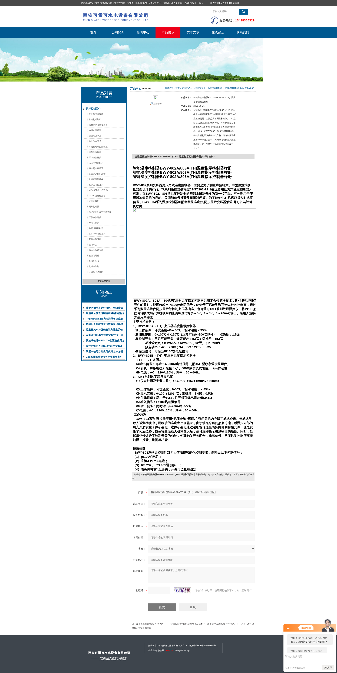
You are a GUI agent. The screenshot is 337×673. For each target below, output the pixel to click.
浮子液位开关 (95, 217)
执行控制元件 (93, 108)
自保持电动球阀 (96, 272)
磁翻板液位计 (95, 152)
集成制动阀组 (95, 119)
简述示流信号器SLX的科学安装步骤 (104, 346)
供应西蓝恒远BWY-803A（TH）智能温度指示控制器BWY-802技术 (171, 624)
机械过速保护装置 (97, 174)
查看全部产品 (104, 281)
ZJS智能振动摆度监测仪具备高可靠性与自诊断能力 (104, 357)
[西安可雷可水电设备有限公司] (133, 16)
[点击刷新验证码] (182, 590)
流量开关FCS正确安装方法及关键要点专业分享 (104, 330)
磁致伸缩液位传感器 (98, 125)
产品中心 (186, 88)
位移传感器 (94, 223)
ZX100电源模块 (96, 114)
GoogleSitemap (182, 650)
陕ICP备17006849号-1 (207, 645)
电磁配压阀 (94, 261)
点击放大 (157, 104)
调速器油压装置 (96, 168)
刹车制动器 (94, 206)
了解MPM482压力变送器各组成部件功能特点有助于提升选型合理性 (104, 319)
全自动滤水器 (95, 136)
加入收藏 (214, 3)
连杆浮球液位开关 (97, 234)
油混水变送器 (95, 130)
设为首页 (224, 3)
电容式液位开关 (96, 185)
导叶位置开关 (95, 141)
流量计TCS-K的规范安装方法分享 (104, 335)
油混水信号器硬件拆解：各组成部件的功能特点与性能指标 (104, 308)
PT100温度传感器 (97, 195)
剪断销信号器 (95, 239)
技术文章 (193, 32)
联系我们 (234, 3)
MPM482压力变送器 (98, 190)
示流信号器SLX (96, 163)
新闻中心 (143, 32)
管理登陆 (152, 650)
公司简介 (118, 32)
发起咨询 (328, 667)
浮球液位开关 (95, 157)
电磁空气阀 (94, 266)
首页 (93, 32)
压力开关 (93, 244)
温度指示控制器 (96, 228)
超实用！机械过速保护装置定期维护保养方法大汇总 (104, 325)
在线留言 (218, 32)
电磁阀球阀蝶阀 (96, 179)
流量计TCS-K (95, 201)
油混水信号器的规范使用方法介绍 (104, 351)
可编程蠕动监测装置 (98, 146)
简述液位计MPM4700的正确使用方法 (105, 341)
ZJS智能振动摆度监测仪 (100, 212)
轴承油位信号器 (96, 250)
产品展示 (168, 32)
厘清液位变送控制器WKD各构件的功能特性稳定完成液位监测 (105, 314)
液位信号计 (94, 255)
